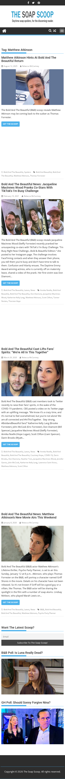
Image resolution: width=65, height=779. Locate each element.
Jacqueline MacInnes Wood (44, 459)
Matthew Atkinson (21, 175)
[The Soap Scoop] (4, 30)
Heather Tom (26, 459)
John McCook (13, 462)
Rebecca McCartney (30, 66)
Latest (26, 290)
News (33, 290)
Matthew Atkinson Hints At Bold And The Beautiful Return (28, 59)
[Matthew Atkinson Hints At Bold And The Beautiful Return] (32, 87)
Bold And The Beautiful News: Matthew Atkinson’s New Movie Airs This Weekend (28, 515)
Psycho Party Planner (47, 613)
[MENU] (62, 31)
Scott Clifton (47, 297)
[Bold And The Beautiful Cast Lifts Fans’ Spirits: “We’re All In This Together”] (32, 378)
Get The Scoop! (10, 124)
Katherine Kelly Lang (15, 297)
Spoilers (27, 172)
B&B (42, 609)
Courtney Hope (37, 455)
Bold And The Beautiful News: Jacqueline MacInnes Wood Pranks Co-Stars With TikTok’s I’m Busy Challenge (29, 187)
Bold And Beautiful (44, 172)
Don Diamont (36, 294)
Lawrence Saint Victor (48, 462)
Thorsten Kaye (14, 301)
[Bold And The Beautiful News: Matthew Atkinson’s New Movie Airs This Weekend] (32, 544)
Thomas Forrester (37, 175)
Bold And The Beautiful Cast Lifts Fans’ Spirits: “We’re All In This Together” (27, 350)
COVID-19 (48, 455)
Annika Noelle (46, 290)
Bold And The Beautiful (13, 172)
